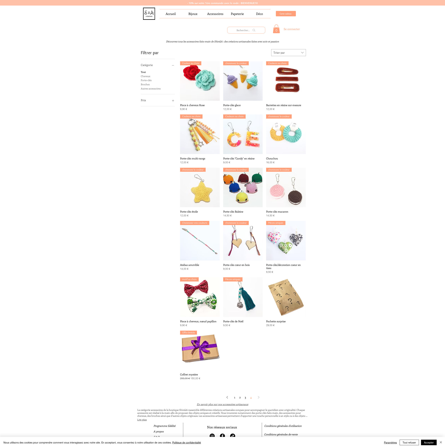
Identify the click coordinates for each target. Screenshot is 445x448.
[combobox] (288, 52)
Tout (143, 72)
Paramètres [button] (390, 442)
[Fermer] (441, 442)
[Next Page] (259, 397)
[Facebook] (222, 436)
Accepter (429, 442)
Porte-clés (146, 80)
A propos (158, 431)
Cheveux (145, 76)
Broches (145, 84)
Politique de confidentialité (186, 442)
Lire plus (142, 419)
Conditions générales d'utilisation (283, 426)
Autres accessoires (151, 88)
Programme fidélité (164, 426)
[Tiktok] (232, 436)
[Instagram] (212, 436)
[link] (276, 28)
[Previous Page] (227, 397)
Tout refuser (409, 442)
